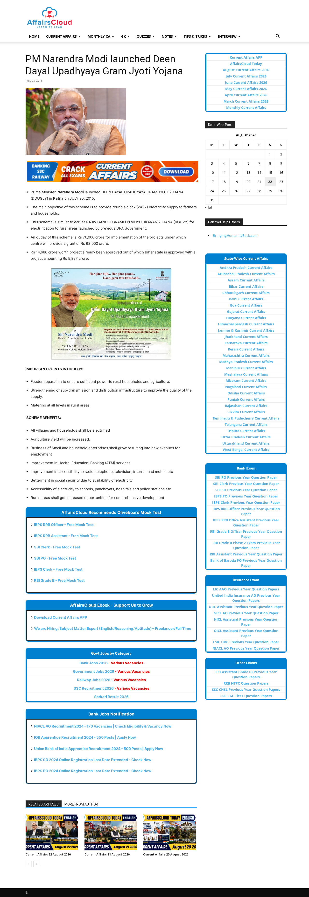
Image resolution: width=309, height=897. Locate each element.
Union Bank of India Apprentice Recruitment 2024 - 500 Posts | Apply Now (98, 748)
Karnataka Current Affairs (246, 343)
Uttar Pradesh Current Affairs (246, 437)
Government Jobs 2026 (111, 671)
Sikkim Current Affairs (246, 412)
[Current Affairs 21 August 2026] (111, 832)
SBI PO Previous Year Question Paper (246, 477)
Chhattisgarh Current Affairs (246, 292)
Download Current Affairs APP (60, 617)
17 (212, 181)
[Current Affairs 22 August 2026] (52, 832)
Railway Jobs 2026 (111, 680)
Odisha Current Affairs (246, 393)
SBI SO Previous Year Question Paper (246, 490)
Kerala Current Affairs (246, 349)
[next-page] (36, 864)
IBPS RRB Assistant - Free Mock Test (66, 535)
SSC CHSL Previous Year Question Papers (246, 689)
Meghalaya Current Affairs (246, 374)
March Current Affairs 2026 (246, 101)
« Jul (208, 207)
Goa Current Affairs (246, 305)
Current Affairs (61, 36)
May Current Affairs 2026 (246, 88)
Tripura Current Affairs (246, 430)
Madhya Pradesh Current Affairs (246, 361)
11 (224, 172)
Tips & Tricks (195, 36)
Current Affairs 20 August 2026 (165, 854)
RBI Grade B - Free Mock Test (59, 580)
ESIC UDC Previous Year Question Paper (246, 642)
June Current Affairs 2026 (246, 82)
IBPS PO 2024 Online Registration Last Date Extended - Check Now (92, 771)
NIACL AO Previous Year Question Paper (246, 648)
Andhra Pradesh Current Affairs (246, 267)
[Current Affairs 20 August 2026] (170, 832)
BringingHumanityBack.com (235, 235)
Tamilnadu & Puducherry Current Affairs (246, 418)
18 (224, 181)
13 (248, 172)
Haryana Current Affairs (246, 317)
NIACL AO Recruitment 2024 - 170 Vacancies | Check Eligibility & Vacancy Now (102, 726)
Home (34, 36)
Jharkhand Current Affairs (246, 336)
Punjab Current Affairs (246, 399)
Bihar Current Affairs (246, 286)
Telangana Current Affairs (246, 424)
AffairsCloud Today (246, 63)
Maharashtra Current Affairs (246, 355)
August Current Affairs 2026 (246, 70)
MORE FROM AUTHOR (81, 804)
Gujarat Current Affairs (246, 311)
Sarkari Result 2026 (111, 696)
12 (236, 172)
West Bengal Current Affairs (246, 449)
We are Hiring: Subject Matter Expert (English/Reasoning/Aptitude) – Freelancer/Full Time (112, 628)
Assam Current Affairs (246, 280)
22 (270, 181)
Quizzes (144, 36)
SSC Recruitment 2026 (111, 688)
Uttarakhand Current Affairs (246, 443)
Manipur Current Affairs (246, 368)
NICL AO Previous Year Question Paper (246, 613)
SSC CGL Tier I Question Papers (246, 696)
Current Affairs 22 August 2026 (48, 854)
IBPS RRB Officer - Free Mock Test (64, 524)
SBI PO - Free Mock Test (55, 558)
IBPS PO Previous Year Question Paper (246, 496)
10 (212, 172)
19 (236, 181)
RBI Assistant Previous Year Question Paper (246, 554)
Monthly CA (99, 36)
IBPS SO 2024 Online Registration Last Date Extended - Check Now (92, 759)
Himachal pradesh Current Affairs (246, 324)
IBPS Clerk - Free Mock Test (58, 569)
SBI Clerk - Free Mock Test (57, 547)
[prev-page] (29, 864)
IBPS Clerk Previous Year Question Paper (246, 502)
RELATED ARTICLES (43, 804)
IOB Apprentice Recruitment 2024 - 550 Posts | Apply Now (85, 737)
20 (248, 181)
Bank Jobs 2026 (111, 663)
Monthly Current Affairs (246, 107)
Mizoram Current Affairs (246, 380)
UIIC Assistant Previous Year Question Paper (246, 606)
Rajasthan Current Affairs (246, 405)
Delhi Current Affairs (246, 299)
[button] (277, 37)
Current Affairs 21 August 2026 (107, 854)
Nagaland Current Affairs (246, 387)
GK (123, 36)
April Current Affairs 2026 (246, 95)
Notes (167, 36)
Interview (227, 36)
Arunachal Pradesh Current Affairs (246, 274)
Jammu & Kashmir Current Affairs (246, 330)
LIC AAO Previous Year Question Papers (246, 589)
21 (259, 181)
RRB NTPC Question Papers (246, 683)
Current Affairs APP (246, 57)
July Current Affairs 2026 (246, 76)
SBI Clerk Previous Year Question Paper (246, 483)
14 (259, 172)
